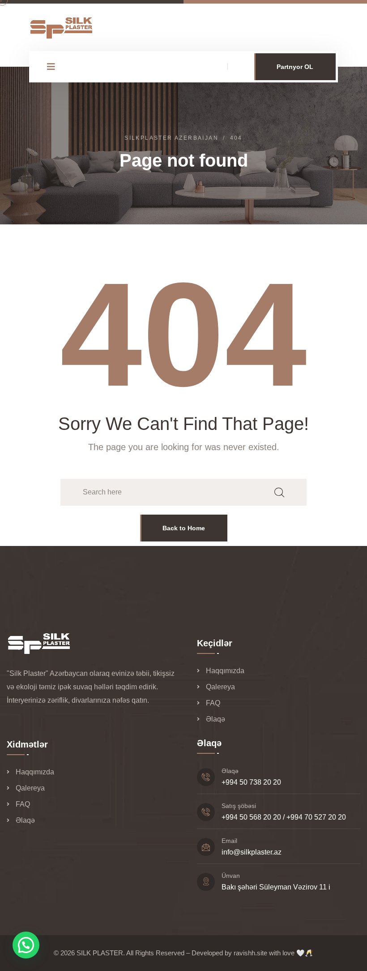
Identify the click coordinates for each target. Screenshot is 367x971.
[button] (26, 945)
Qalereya (220, 687)
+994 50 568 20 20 (251, 817)
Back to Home (183, 528)
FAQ (213, 703)
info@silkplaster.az (252, 852)
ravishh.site (250, 953)
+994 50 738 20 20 (251, 782)
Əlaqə (215, 719)
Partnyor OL (295, 66)
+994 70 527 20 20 (316, 817)
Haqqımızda (225, 671)
